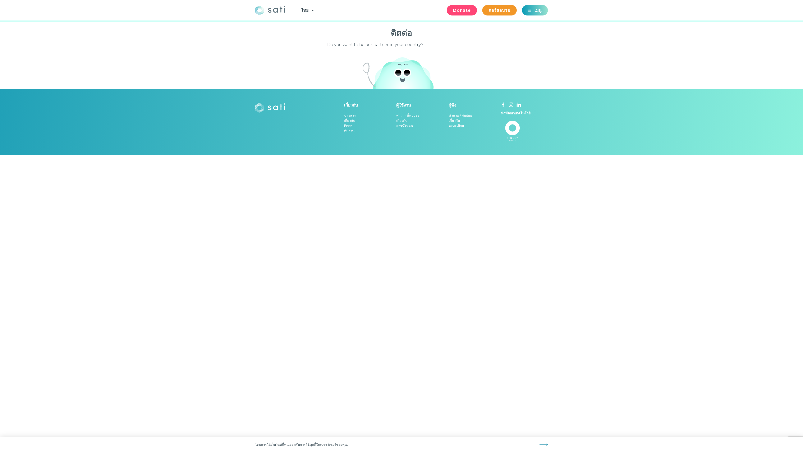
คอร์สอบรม (499, 10)
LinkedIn (519, 105)
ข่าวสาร (350, 115)
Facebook (503, 105)
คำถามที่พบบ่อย (407, 115)
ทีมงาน (349, 131)
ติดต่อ (348, 126)
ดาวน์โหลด (404, 126)
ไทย (305, 10)
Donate (462, 10)
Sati (272, 10)
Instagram (511, 105)
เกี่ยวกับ (349, 121)
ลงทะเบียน (456, 126)
